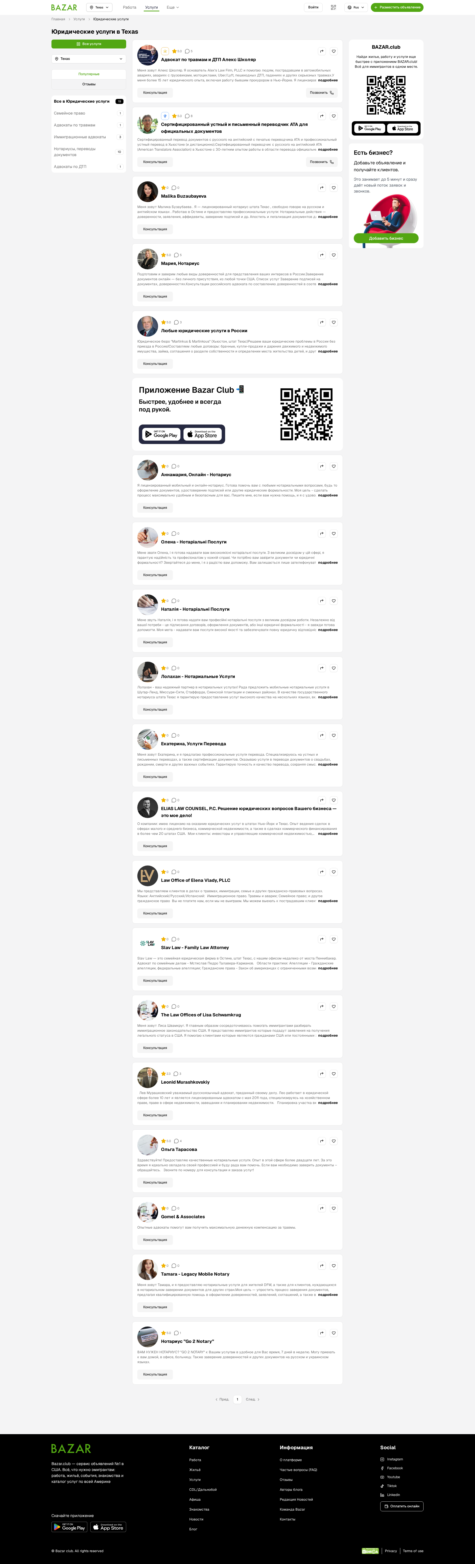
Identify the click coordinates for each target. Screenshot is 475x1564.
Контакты (287, 1519)
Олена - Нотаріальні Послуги (194, 542)
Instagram (395, 1459)
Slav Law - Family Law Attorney (195, 947)
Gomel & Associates (183, 1216)
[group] (88, 79)
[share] (322, 51)
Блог (193, 1529)
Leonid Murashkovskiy (185, 1082)
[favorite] (334, 51)
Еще (171, 7)
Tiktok (392, 1486)
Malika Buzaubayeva (183, 196)
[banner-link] (237, 414)
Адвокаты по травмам (74, 125)
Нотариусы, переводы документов (74, 151)
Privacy (391, 1551)
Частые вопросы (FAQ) (298, 1470)
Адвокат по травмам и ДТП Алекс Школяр (208, 59)
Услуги (151, 7)
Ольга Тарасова (179, 1149)
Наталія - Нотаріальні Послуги (195, 609)
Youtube (393, 1477)
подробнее (328, 80)
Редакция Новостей (296, 1499)
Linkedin (393, 1495)
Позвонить (319, 92)
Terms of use (413, 1551)
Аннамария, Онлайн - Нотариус (196, 474)
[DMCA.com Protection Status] (370, 1551)
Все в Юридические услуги (82, 101)
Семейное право (69, 113)
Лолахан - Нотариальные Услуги (198, 676)
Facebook (395, 1468)
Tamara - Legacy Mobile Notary (195, 1274)
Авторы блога (291, 1489)
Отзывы (88, 84)
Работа (129, 7)
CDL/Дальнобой (203, 1489)
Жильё (195, 1470)
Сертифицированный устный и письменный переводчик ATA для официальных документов (234, 127)
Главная (58, 19)
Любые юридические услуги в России (204, 330)
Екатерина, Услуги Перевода (193, 744)
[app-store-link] (108, 1527)
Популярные (88, 74)
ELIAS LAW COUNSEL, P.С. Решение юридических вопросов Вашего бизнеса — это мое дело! (248, 812)
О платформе (291, 1460)
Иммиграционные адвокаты (80, 137)
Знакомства (199, 1509)
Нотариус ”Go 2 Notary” (187, 1341)
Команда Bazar (292, 1509)
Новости (196, 1519)
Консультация (155, 92)
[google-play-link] (69, 1527)
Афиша (195, 1499)
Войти (313, 7)
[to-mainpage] (71, 1448)
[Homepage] (64, 7)
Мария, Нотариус (180, 263)
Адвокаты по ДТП (70, 166)
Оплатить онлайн (404, 1506)
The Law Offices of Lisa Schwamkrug (201, 1015)
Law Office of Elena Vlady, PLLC (195, 880)
